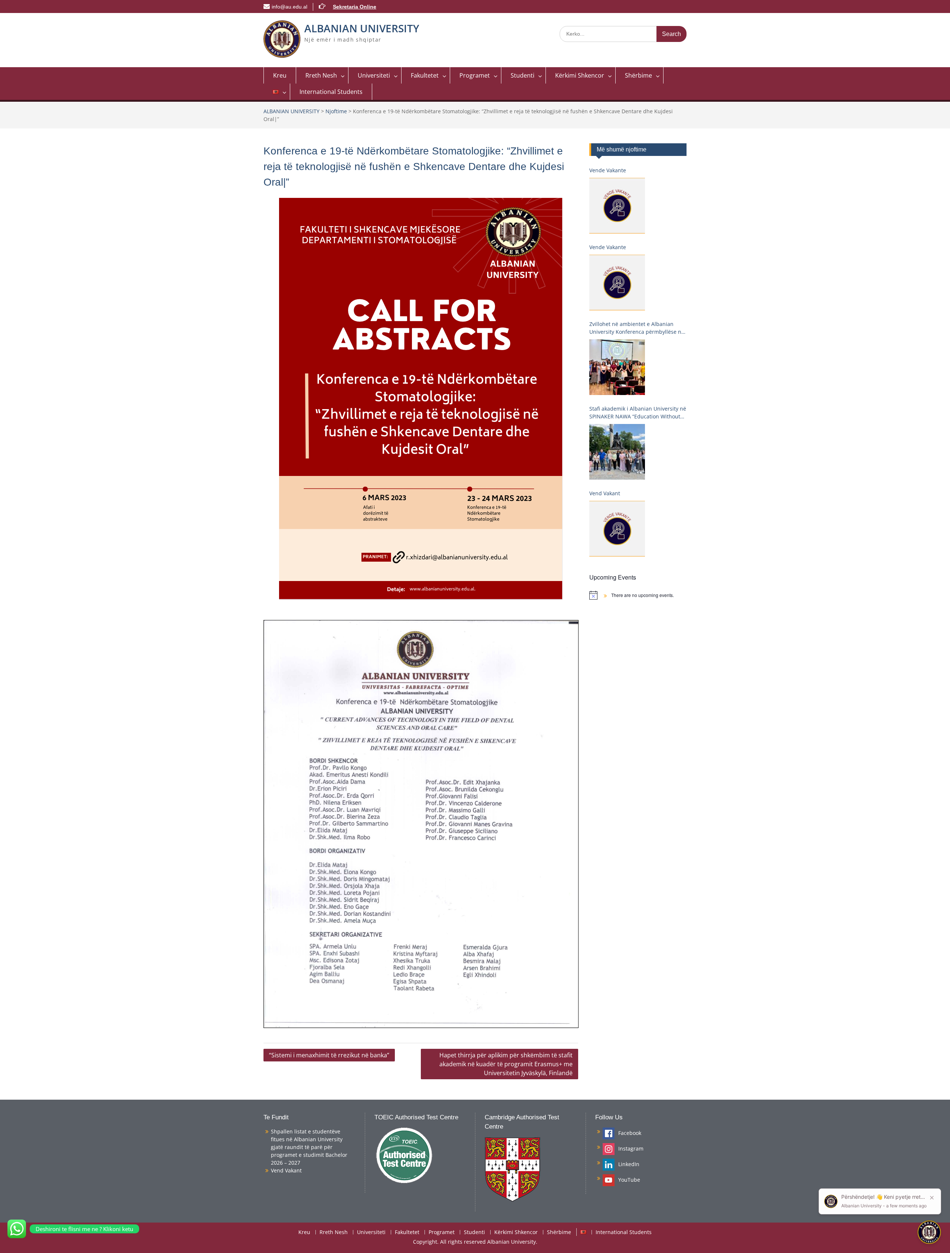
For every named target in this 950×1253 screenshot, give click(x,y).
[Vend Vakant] (617, 529)
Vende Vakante (607, 170)
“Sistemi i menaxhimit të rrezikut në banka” (329, 1055)
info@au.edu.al (289, 7)
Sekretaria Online (354, 7)
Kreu (279, 75)
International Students (331, 92)
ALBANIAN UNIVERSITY (361, 28)
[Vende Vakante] (617, 206)
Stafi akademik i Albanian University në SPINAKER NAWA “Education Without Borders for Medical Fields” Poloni (637, 412)
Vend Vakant (604, 493)
